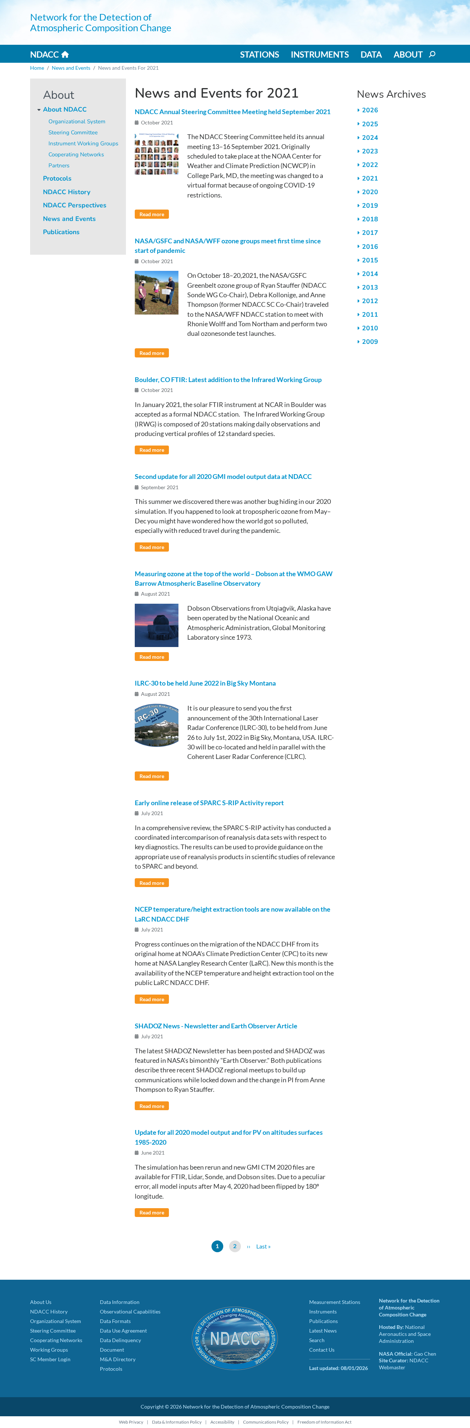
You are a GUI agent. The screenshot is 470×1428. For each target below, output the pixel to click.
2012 (370, 301)
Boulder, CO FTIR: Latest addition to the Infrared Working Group (228, 380)
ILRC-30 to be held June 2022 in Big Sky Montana (205, 683)
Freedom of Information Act (324, 1422)
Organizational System (76, 121)
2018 (370, 219)
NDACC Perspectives (74, 205)
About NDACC (65, 109)
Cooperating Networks (76, 154)
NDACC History (66, 192)
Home (37, 68)
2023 (370, 151)
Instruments (320, 54)
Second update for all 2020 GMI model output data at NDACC (223, 476)
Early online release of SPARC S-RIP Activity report (209, 803)
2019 (370, 205)
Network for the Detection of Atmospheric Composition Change (100, 22)
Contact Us (322, 1350)
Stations (259, 54)
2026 (370, 110)
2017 (370, 232)
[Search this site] (431, 54)
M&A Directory (117, 1359)
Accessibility (222, 1422)
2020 (370, 192)
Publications (61, 232)
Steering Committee (73, 132)
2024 (370, 137)
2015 (370, 260)
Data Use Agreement (123, 1330)
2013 (370, 287)
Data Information (120, 1302)
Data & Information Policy (177, 1422)
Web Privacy (131, 1422)
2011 (370, 314)
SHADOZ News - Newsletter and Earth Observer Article (216, 1026)
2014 (370, 273)
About (408, 54)
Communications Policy (266, 1422)
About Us (40, 1302)
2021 (370, 178)
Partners (58, 165)
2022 (370, 164)
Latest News (323, 1330)
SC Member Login (50, 1359)
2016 (370, 246)
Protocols (57, 178)
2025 (370, 124)
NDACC (44, 54)
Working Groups (49, 1350)
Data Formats (115, 1321)
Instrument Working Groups (83, 143)
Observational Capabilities (130, 1311)
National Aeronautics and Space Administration (405, 1334)
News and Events (71, 68)
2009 (370, 341)
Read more (152, 214)
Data (371, 54)
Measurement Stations (334, 1302)
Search (317, 1340)
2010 (370, 328)
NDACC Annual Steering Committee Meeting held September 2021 (232, 112)
